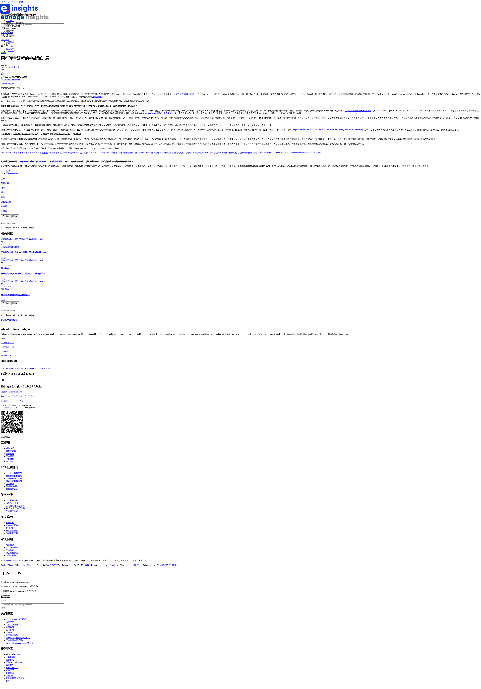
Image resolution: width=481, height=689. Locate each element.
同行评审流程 (12, 173)
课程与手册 (6, 202)
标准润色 (10, 528)
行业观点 (10, 49)
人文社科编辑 (12, 500)
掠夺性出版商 (12, 668)
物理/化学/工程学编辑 (15, 508)
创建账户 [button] (13, 46)
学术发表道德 (12, 486)
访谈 (8, 171)
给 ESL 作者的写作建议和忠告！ (15, 295)
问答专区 (10, 21)
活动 (3, 188)
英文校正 (31, 565)
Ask (2, 35)
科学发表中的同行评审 (184, 94)
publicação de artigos (109, 565)
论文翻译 (10, 461)
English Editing (7, 565)
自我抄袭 (10, 660)
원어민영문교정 (53, 565)
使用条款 (173, 565)
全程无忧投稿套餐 (14, 476)
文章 (3, 178)
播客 (3, 192)
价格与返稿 (11, 451)
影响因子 (10, 670)
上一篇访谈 (97, 97)
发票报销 (10, 545)
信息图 (4, 206)
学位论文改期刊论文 (15, 662)
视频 (3, 197)
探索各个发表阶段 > (10, 320)
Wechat (3, 53)
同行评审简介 (12, 51)
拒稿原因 (10, 673)
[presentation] (6, 216)
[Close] (2, 600)
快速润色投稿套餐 (14, 481)
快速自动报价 (12, 525)
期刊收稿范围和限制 (15, 678)
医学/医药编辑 (12, 503)
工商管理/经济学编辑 (15, 506)
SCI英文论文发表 (81, 565)
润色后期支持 (12, 533)
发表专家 (10, 484)
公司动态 (10, 454)
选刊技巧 (10, 665)
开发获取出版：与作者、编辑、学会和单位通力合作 (24, 252)
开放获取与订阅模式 (10, 247)
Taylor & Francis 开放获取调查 (358, 111)
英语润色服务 (163, 565)
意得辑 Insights (12, 560)
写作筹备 (5, 289)
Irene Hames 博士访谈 (10, 67)
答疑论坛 (5, 183)
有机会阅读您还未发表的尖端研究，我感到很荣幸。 (24, 273)
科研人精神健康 (13, 654)
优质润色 (10, 523)
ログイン (5, 46)
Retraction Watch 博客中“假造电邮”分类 (159, 113)
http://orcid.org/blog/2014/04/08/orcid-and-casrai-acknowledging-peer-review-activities (327, 130)
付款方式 (10, 448)
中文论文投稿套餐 (14, 473)
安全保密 (10, 456)
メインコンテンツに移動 (12, 2)
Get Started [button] (5, 40)
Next (15, 216)
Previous (6, 216)
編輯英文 (137, 565)
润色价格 (10, 459)
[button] (2, 219)
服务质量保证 (12, 553)
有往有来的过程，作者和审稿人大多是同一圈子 (41, 161)
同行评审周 (11, 657)
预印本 (9, 681)
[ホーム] (25, 20)
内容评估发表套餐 (14, 478)
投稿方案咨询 (12, 489)
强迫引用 (10, 675)
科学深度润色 (12, 530)
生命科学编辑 (12, 511)
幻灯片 (4, 211)
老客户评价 (11, 555)
